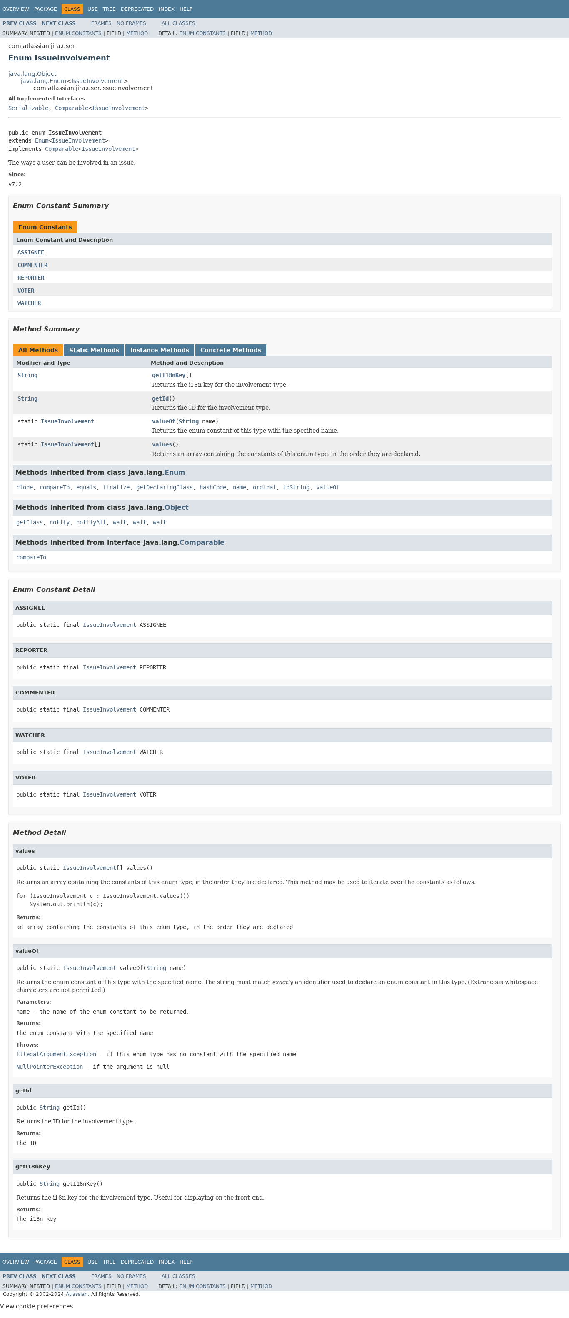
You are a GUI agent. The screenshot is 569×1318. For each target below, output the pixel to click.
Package (45, 9)
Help (186, 9)
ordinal (264, 487)
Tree (109, 9)
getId (160, 398)
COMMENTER (32, 265)
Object (177, 507)
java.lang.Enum (44, 81)
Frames (101, 23)
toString (296, 487)
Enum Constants (78, 33)
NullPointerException (49, 1066)
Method (137, 33)
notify (60, 522)
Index (167, 9)
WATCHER (29, 303)
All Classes (178, 23)
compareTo (55, 487)
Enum (41, 140)
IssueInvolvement (97, 81)
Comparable (71, 108)
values (162, 444)
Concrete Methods (230, 350)
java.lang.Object (32, 73)
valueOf (163, 421)
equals (86, 487)
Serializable (28, 108)
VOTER (25, 290)
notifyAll (91, 522)
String (27, 375)
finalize (116, 487)
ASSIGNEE (30, 252)
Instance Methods (159, 350)
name (239, 487)
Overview (15, 9)
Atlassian (77, 1294)
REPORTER (30, 277)
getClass (29, 522)
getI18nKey (168, 375)
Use (92, 9)
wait (119, 522)
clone (24, 487)
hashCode (213, 487)
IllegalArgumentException (56, 1054)
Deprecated (137, 9)
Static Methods (94, 350)
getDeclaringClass (164, 487)
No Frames (131, 23)
